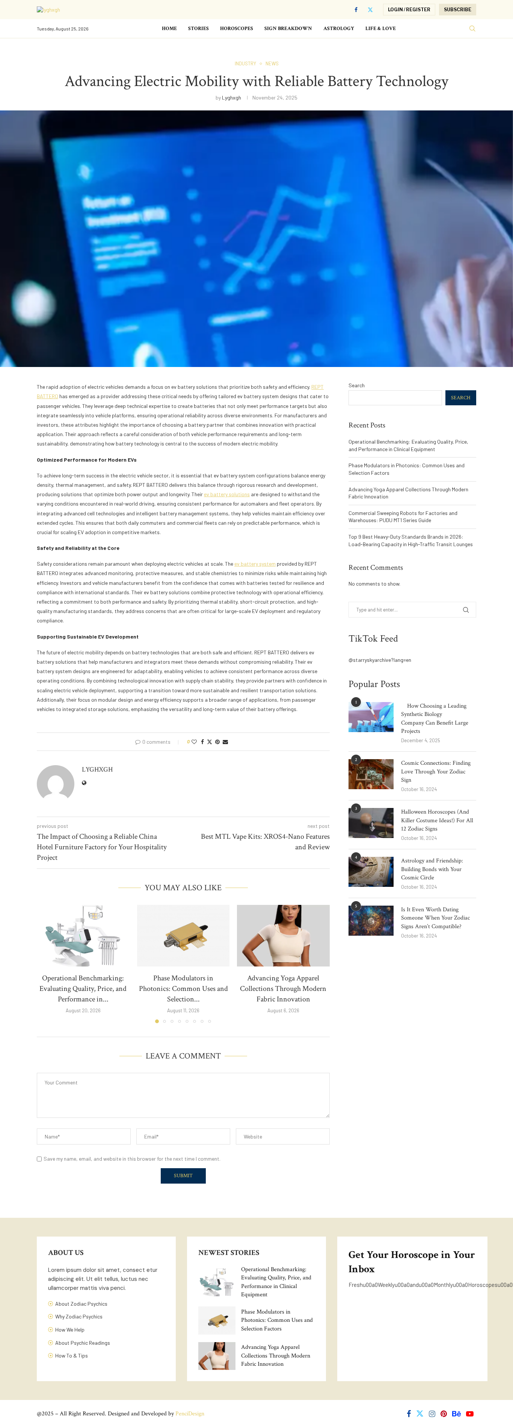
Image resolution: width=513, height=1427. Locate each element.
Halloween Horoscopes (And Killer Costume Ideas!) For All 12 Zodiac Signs (437, 820)
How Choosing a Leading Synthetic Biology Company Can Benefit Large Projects (434, 718)
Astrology (338, 28)
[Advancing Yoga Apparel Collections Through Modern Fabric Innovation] (283, 935)
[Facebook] (356, 10)
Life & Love (380, 28)
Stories (198, 28)
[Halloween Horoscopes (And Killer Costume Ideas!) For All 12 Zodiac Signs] (371, 823)
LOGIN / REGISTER (409, 9)
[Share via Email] (225, 741)
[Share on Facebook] (202, 741)
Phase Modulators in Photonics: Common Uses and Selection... (183, 988)
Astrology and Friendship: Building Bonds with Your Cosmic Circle (432, 869)
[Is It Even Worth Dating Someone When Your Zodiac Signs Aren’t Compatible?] (371, 921)
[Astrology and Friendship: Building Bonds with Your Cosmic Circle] (371, 872)
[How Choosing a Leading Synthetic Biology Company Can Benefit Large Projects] (371, 717)
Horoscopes (236, 28)
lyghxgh (231, 97)
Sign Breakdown (288, 28)
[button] (47, 963)
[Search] (472, 29)
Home (169, 28)
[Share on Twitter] (209, 741)
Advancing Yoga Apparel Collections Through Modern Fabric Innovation (283, 988)
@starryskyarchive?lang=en (380, 660)
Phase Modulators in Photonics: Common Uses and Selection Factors (277, 1320)
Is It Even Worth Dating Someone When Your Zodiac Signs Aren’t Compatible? (435, 918)
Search (357, 385)
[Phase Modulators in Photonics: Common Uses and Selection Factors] (183, 935)
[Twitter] (370, 10)
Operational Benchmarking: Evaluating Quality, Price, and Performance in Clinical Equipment (276, 1282)
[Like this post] (194, 741)
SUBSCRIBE (457, 9)
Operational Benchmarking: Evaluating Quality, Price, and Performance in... (83, 988)
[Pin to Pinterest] (217, 741)
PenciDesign (189, 1414)
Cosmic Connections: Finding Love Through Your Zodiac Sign (436, 771)
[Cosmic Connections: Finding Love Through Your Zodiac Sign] (371, 774)
